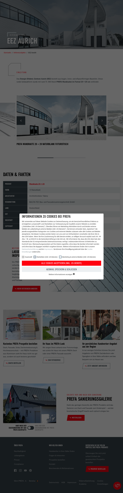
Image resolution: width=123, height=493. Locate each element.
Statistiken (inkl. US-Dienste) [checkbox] (47, 257)
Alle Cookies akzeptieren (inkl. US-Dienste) (61, 263)
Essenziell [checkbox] (28, 257)
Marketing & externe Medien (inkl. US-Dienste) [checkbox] (79, 257)
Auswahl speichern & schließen (61, 269)
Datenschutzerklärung (30, 249)
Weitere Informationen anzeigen (61, 274)
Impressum (48, 249)
